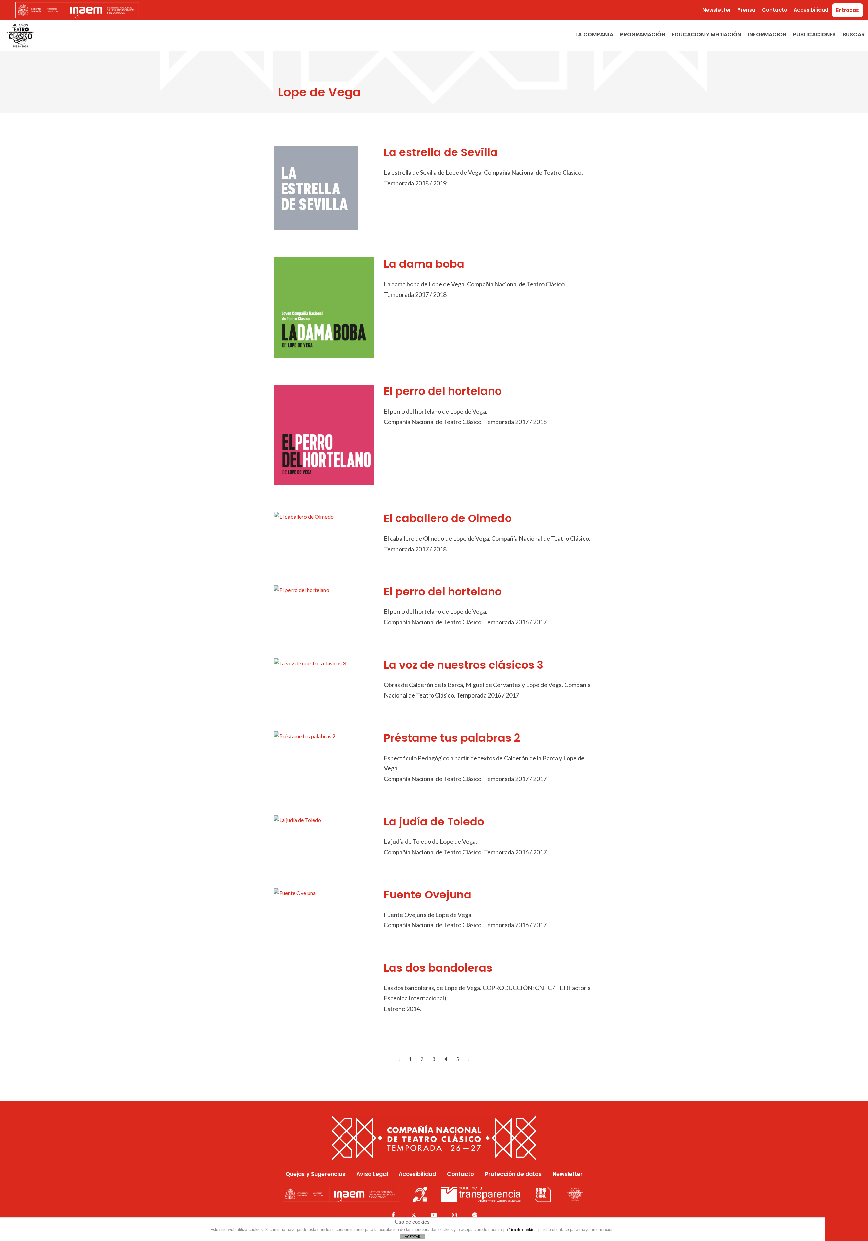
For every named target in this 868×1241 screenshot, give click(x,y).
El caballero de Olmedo (448, 518)
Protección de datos (513, 1174)
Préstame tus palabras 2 (452, 737)
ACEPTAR (412, 1236)
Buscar (854, 34)
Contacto (774, 9)
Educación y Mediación (706, 34)
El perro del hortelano (443, 391)
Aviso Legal (372, 1174)
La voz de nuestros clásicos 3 (464, 664)
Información (767, 34)
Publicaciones (814, 34)
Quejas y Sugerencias (315, 1174)
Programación (642, 34)
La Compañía (594, 34)
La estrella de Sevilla (441, 152)
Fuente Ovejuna (427, 894)
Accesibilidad (811, 9)
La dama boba (424, 263)
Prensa (746, 9)
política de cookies (519, 1229)
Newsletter (716, 9)
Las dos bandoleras (438, 967)
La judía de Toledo (434, 821)
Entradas (847, 10)
